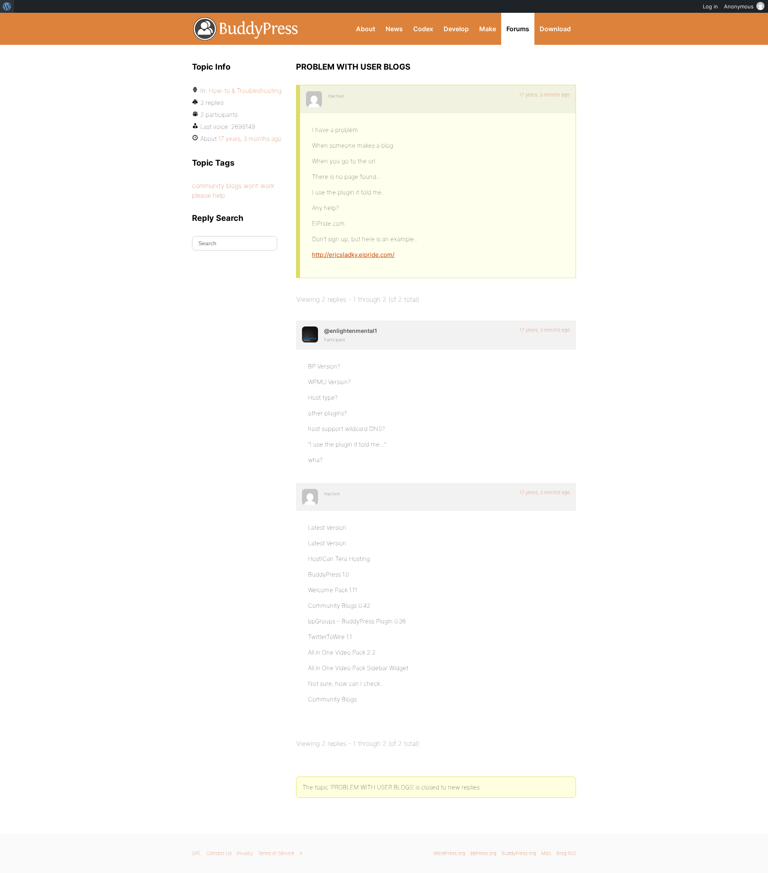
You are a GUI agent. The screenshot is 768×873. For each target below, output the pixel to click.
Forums (517, 29)
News (394, 29)
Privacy (245, 853)
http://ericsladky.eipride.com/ (353, 254)
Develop (456, 29)
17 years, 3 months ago (544, 95)
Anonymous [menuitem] (739, 6)
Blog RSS (566, 853)
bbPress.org (483, 853)
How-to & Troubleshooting (245, 90)
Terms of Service (276, 853)
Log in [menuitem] (710, 6)
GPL (196, 853)
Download (555, 29)
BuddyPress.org (246, 29)
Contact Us (219, 853)
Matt (546, 853)
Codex (423, 29)
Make (487, 29)
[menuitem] (7, 6)
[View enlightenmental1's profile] (310, 334)
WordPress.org (449, 853)
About (365, 29)
